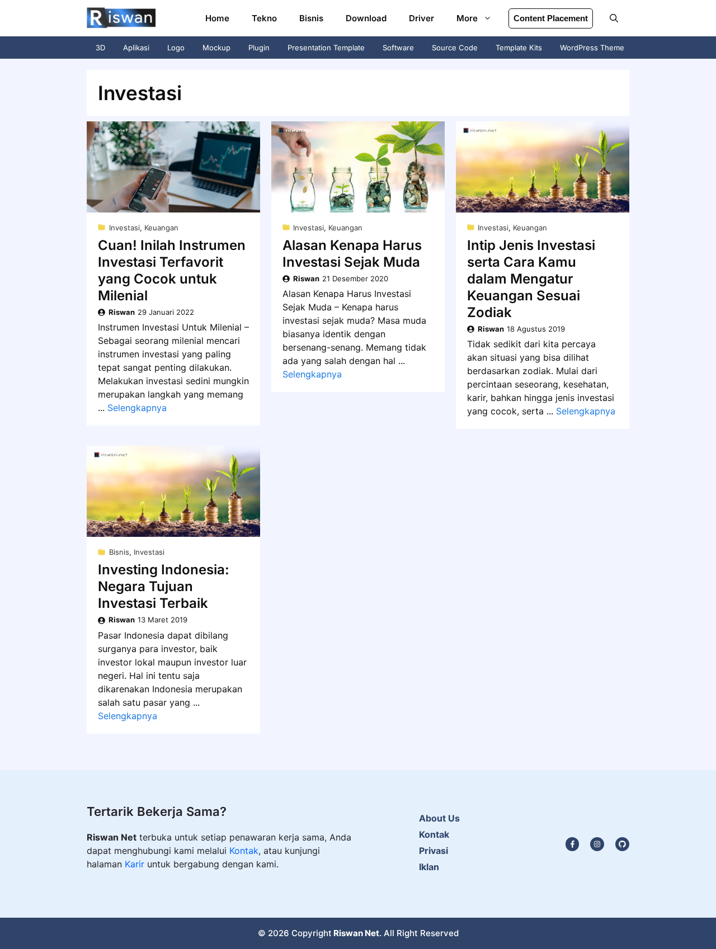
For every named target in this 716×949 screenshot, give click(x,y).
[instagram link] (573, 844)
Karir (136, 864)
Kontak (243, 850)
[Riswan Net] (121, 18)
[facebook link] (622, 844)
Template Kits (519, 47)
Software (398, 47)
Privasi (433, 850)
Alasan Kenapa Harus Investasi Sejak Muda (352, 253)
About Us (439, 818)
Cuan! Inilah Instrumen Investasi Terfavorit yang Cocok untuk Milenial (172, 270)
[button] (614, 18)
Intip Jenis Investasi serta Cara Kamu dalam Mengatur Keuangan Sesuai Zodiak (531, 278)
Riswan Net (356, 933)
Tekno (264, 18)
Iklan (429, 866)
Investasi (124, 227)
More (467, 18)
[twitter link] (597, 844)
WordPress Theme (592, 47)
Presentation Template (326, 47)
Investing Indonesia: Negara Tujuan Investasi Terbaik (163, 586)
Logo (176, 47)
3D (100, 47)
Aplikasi (136, 47)
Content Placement (551, 18)
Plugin (259, 47)
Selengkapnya (137, 407)
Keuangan (161, 227)
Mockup (216, 47)
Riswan (122, 312)
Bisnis (311, 18)
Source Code (455, 47)
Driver (421, 18)
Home (217, 18)
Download (366, 18)
